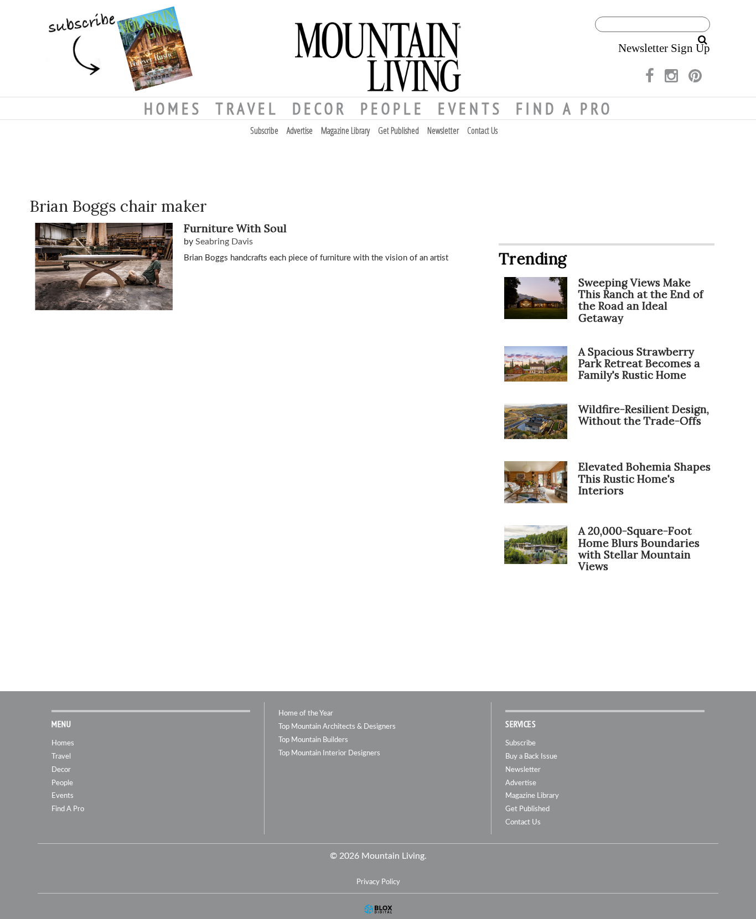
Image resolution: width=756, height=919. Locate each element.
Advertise (300, 130)
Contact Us (482, 130)
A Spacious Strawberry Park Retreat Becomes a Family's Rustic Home (639, 363)
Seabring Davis (224, 241)
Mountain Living (378, 48)
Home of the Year (305, 713)
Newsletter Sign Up (664, 48)
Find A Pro (564, 108)
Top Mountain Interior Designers (329, 753)
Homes (173, 108)
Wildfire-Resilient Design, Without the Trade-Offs (643, 415)
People (392, 108)
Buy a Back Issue (531, 756)
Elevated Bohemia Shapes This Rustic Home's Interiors (644, 478)
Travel (247, 108)
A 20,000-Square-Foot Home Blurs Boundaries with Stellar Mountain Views (639, 548)
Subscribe (264, 130)
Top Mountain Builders (313, 740)
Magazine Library (345, 130)
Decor (319, 108)
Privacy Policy (378, 882)
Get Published (398, 130)
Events (470, 108)
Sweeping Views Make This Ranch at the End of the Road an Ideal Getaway (640, 300)
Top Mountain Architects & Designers (337, 726)
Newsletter (443, 130)
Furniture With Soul (235, 228)
